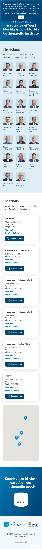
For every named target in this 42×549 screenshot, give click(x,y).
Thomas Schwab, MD (20, 148)
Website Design (19, 542)
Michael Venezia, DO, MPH (33, 166)
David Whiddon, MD (8, 185)
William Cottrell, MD (33, 75)
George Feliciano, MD (20, 92)
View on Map (10, 230)
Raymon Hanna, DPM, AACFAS (33, 93)
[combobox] (35, 547)
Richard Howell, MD (20, 111)
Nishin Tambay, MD (7, 165)
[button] (19, 444)
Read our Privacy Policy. (28, 13)
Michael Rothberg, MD (7, 148)
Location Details (12, 233)
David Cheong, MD (7, 75)
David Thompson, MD (20, 166)
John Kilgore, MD (33, 111)
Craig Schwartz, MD (33, 148)
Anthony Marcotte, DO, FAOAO (20, 130)
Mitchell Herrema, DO (7, 111)
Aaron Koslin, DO (7, 129)
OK (21, 17)
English (34, 547)
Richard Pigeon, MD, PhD (33, 130)
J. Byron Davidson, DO (7, 92)
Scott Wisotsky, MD (20, 185)
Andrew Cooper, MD (20, 75)
